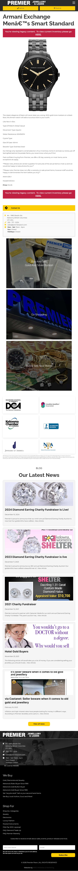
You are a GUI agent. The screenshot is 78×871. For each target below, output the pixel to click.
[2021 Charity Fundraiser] (39, 589)
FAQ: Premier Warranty (11, 833)
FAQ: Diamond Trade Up (12, 830)
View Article (39, 521)
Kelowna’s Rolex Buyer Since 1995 (15, 783)
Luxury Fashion (8, 821)
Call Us (21, 8)
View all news (39, 724)
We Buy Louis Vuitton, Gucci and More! (17, 796)
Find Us (58, 8)
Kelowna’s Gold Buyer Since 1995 (15, 790)
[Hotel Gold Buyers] (39, 636)
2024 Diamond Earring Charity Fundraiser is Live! (37, 509)
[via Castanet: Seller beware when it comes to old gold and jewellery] (39, 683)
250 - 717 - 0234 (13, 222)
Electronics (7, 817)
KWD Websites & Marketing (43, 868)
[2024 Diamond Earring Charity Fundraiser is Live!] (39, 494)
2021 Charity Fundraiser (20, 604)
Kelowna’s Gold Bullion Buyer (14, 787)
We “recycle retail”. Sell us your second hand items (22, 793)
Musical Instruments (11, 824)
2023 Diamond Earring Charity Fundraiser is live (36, 556)
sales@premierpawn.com (17, 225)
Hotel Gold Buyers (16, 651)
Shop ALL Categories (11, 811)
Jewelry (6, 814)
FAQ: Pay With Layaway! (12, 827)
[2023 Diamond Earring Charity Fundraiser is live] (39, 541)
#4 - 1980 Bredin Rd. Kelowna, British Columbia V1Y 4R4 (17, 218)
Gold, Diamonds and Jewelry (13, 780)
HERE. (38, 34)
